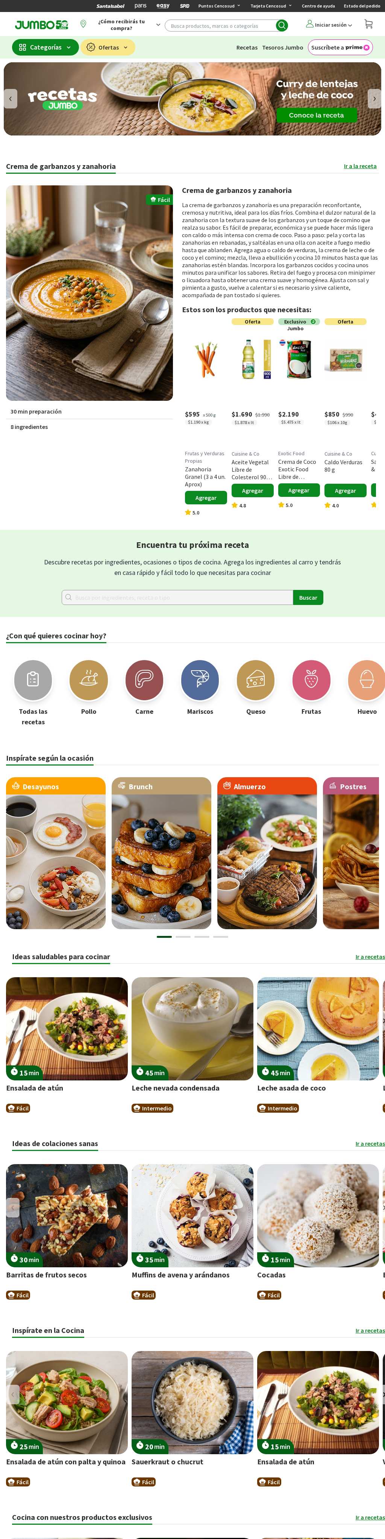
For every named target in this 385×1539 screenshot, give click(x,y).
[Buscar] (282, 26)
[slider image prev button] (13, 1021)
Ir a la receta (360, 166)
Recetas (247, 47)
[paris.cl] (140, 6)
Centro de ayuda (318, 6)
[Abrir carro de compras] (369, 25)
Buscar (308, 597)
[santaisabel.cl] (110, 6)
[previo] (10, 98)
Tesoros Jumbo (282, 47)
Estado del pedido (362, 6)
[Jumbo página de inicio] (40, 24)
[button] (89, 293)
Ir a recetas (370, 956)
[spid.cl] (184, 6)
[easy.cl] (163, 6)
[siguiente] (374, 98)
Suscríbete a (327, 47)
